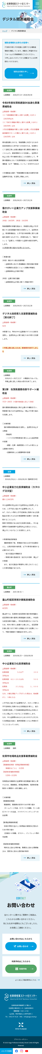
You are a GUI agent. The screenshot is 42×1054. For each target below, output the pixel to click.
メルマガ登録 (6, 1051)
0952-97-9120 (13, 1017)
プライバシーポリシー (21, 1039)
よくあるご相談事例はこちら (25, 980)
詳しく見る (31, 183)
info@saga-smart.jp (30, 1017)
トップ (4, 31)
